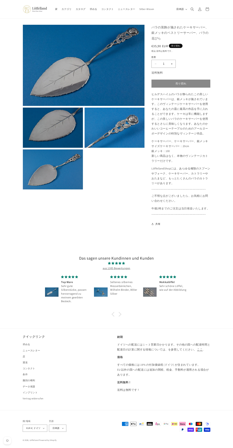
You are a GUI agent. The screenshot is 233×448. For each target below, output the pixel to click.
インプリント (30, 392)
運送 (25, 362)
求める (26, 344)
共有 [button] (157, 223)
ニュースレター (31, 350)
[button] (192, 9)
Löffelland (34, 440)
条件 (25, 374)
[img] (116, 263)
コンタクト (29, 368)
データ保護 (29, 386)
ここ (200, 349)
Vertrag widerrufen (33, 398)
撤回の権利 (29, 380)
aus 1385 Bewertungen (116, 268)
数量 (153, 57)
